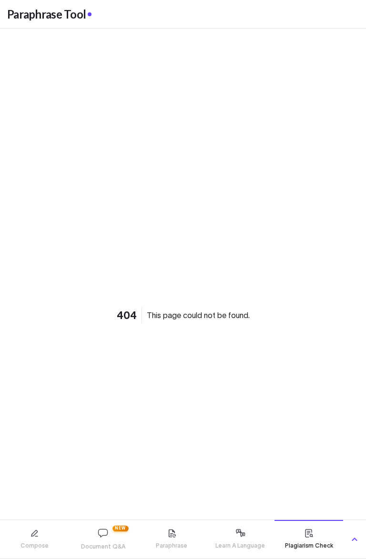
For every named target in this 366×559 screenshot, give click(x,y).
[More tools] (354, 539)
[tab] (34, 539)
